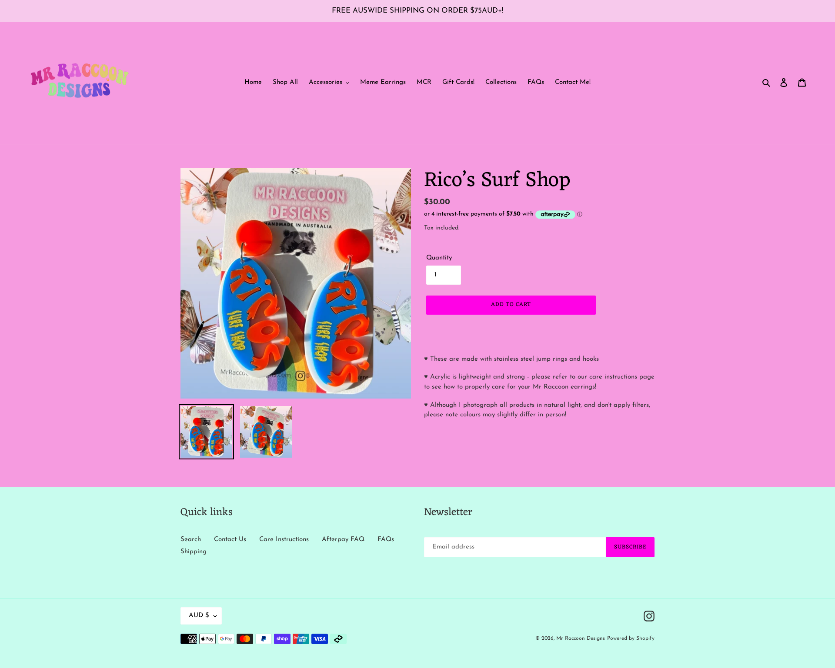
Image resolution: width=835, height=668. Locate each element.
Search (190, 539)
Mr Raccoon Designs (580, 638)
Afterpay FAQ (343, 539)
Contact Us (230, 539)
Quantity (439, 258)
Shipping (193, 551)
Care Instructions (284, 539)
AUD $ (199, 615)
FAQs (385, 539)
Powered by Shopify (631, 638)
